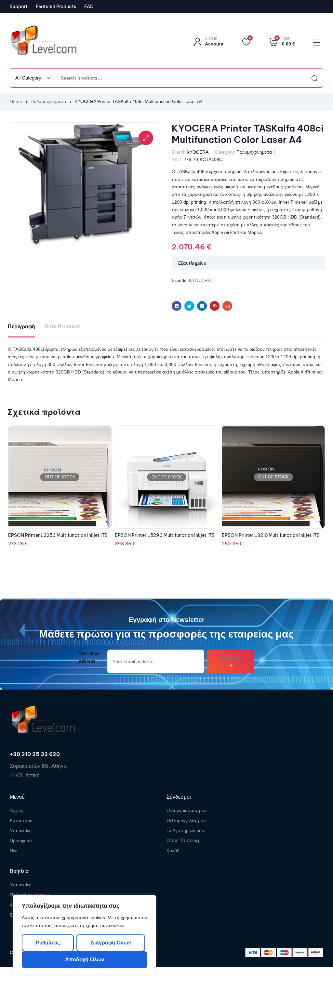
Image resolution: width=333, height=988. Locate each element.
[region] (84, 935)
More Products (62, 326)
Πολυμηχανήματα (48, 101)
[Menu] (316, 42)
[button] (146, 138)
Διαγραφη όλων (110, 942)
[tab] (21, 327)
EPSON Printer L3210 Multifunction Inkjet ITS (164, 535)
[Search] (308, 78)
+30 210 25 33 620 (35, 754)
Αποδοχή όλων (84, 959)
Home (16, 101)
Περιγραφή (21, 326)
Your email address (89, 657)
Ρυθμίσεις (48, 942)
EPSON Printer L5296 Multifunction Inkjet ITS (58, 535)
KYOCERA (197, 152)
